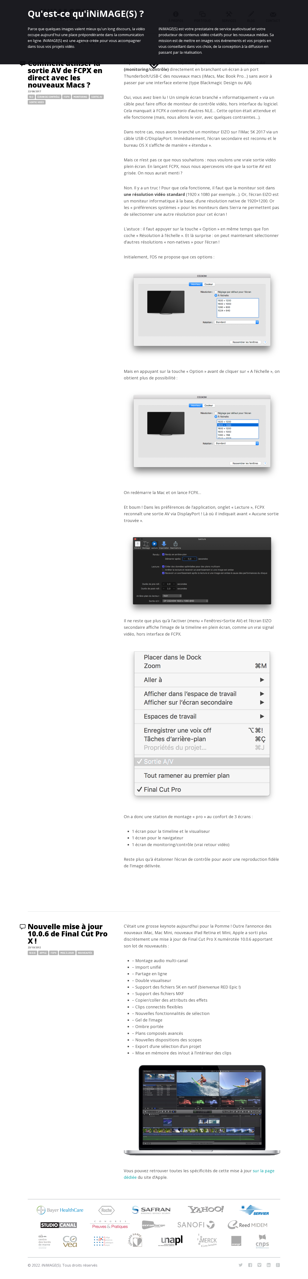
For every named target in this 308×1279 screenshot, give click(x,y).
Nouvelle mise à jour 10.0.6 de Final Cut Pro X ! (68, 934)
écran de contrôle (48, 96)
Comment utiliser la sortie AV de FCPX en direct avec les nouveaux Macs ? (65, 74)
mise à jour (67, 952)
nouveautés (85, 952)
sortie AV (96, 96)
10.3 (31, 96)
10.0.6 (32, 952)
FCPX (66, 96)
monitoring (80, 96)
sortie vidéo (36, 102)
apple (43, 952)
